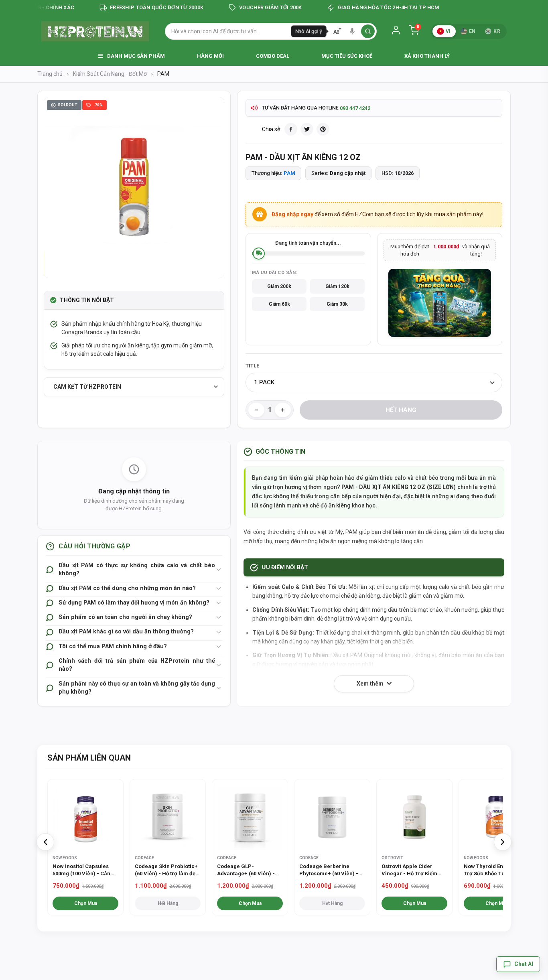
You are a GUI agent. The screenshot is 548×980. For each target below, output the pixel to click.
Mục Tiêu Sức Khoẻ (346, 56)
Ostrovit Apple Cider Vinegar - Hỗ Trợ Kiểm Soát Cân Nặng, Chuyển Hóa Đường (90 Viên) (411, 870)
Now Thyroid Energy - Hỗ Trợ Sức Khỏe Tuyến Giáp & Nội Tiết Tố (495, 870)
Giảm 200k (279, 286)
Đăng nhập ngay (292, 214)
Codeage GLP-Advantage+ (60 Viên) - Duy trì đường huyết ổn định (246, 870)
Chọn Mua (85, 903)
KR (496, 31)
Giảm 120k (337, 286)
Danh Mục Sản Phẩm (135, 56)
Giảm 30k (337, 304)
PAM (289, 173)
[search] (368, 31)
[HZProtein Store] (95, 31)
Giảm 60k (279, 304)
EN (472, 31)
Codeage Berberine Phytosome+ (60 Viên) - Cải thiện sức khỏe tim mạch (328, 870)
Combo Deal (272, 56)
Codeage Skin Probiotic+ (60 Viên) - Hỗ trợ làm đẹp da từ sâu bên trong (167, 870)
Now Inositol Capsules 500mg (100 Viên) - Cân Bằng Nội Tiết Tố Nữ (81, 870)
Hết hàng (401, 410)
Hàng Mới (210, 56)
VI (448, 31)
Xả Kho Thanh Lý (427, 56)
